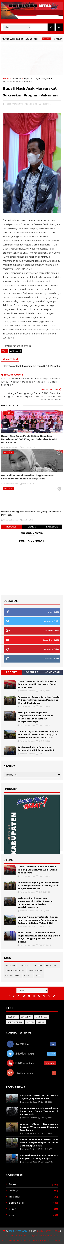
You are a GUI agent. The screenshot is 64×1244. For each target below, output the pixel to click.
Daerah (35, 39)
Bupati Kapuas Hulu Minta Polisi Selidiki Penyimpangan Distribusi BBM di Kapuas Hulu (39, 1142)
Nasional (16, 78)
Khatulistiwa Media (48, 1231)
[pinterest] (24, 996)
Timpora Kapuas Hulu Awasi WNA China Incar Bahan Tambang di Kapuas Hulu (39, 1111)
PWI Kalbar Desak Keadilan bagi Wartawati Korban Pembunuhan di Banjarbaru (28, 477)
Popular (32, 672)
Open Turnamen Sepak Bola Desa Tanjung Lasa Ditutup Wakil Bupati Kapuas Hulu (37, 684)
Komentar (52, 672)
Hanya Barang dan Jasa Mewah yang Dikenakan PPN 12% (31, 513)
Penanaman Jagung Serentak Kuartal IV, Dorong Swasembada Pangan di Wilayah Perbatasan (39, 700)
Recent (11, 672)
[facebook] (9, 996)
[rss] (39, 996)
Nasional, (45, 104)
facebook (52, 527)
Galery (23, 965)
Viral (38, 975)
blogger (11, 527)
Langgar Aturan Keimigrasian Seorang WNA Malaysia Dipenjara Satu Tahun (39, 1127)
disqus (32, 527)
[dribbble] (34, 996)
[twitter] (13, 996)
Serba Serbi (12, 975)
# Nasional (15, 351)
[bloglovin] (29, 996)
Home (6, 78)
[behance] (44, 996)
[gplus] (19, 996)
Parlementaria (15, 970)
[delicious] (54, 996)
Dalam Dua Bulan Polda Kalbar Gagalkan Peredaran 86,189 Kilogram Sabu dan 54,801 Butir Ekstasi (29, 439)
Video (28, 975)
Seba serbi (35, 970)
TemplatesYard (18, 1231)
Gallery (37, 965)
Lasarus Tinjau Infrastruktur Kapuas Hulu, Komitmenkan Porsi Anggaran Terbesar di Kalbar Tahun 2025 (38, 734)
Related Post (10, 405)
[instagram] (49, 996)
